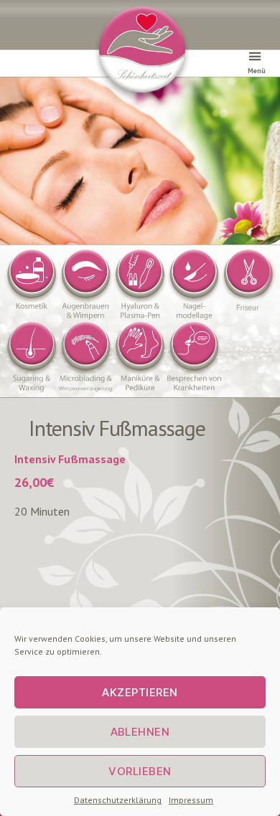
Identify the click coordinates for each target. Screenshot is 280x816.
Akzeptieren (140, 692)
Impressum (191, 799)
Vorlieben (140, 771)
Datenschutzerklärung (118, 799)
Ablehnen (140, 732)
